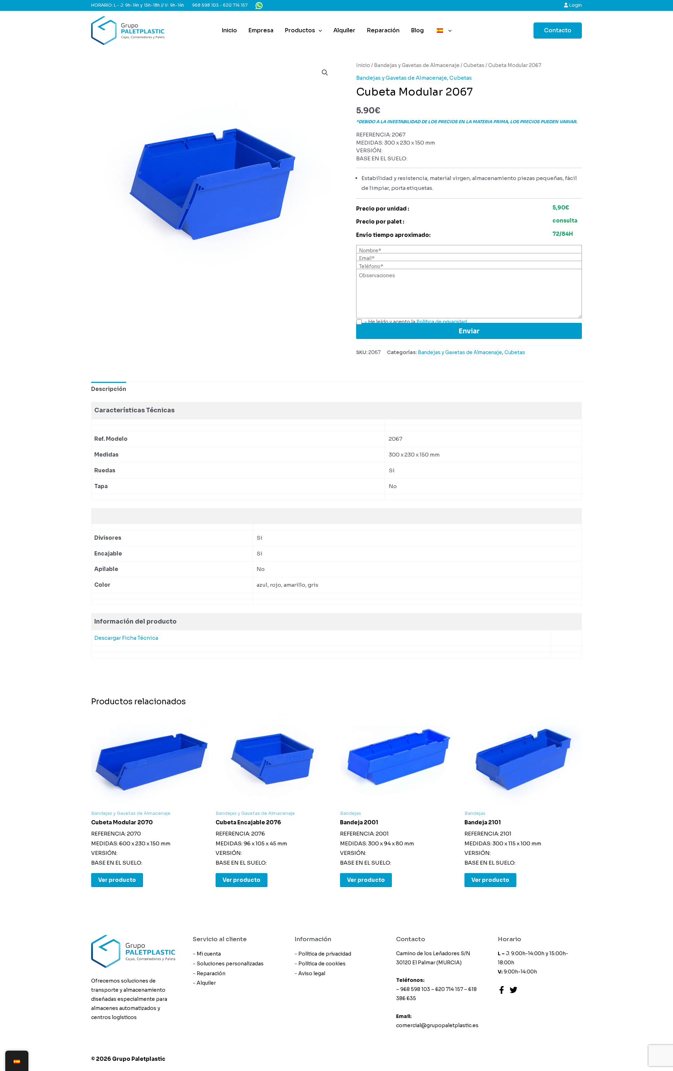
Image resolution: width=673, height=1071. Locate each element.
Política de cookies (322, 963)
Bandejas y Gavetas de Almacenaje (417, 65)
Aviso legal (311, 973)
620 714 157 (235, 5)
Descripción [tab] (108, 389)
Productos (300, 30)
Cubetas (473, 65)
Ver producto (117, 880)
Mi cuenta (209, 954)
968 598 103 (205, 5)
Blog (417, 30)
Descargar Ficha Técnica (126, 637)
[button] (325, 72)
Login (575, 5)
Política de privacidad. (442, 322)
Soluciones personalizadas (230, 963)
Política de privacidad (324, 954)
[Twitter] (513, 990)
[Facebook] (501, 990)
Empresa (260, 30)
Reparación (383, 30)
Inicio (229, 30)
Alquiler (344, 30)
